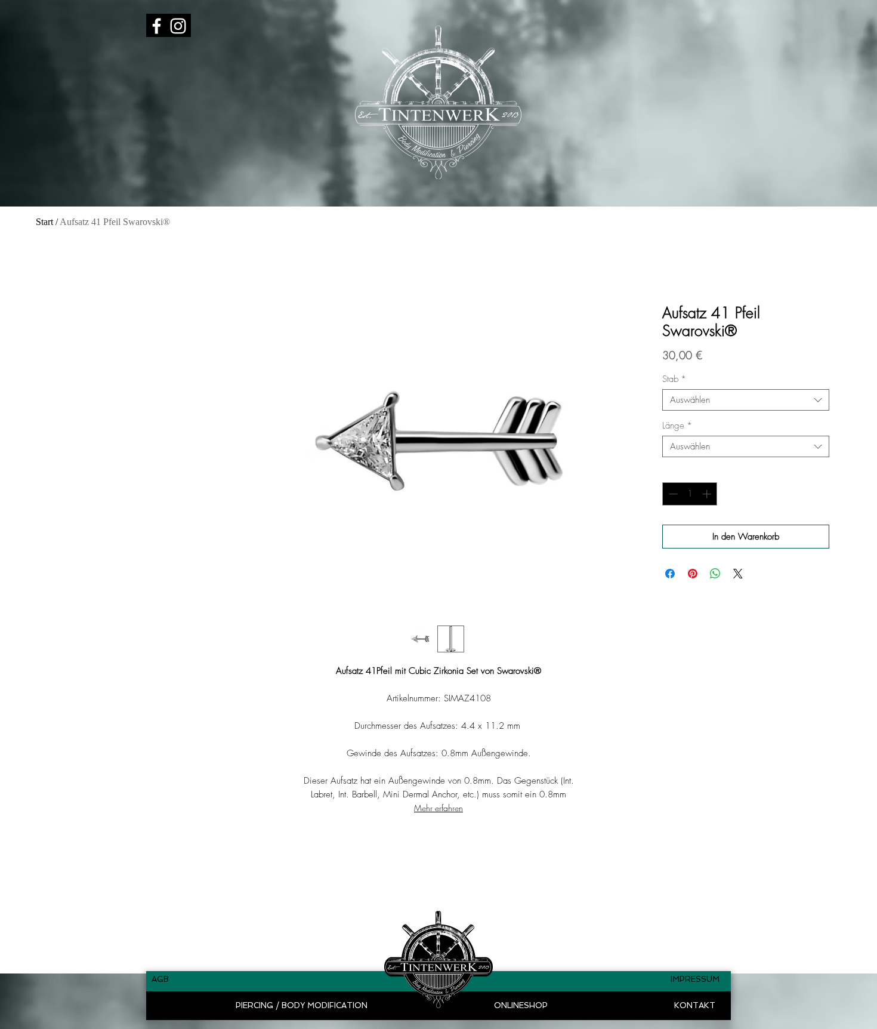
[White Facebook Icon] (156, 26)
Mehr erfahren (438, 808)
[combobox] (745, 400)
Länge (677, 425)
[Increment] (708, 494)
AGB (160, 979)
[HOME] (438, 959)
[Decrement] (672, 494)
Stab (674, 379)
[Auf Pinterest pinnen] (692, 573)
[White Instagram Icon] (178, 26)
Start (44, 222)
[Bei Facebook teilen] (670, 573)
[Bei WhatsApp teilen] (715, 573)
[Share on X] (738, 573)
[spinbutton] (690, 494)
